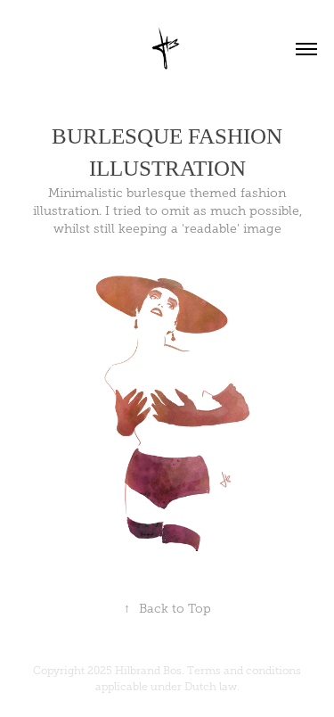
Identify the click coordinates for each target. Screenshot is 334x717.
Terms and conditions (244, 670)
